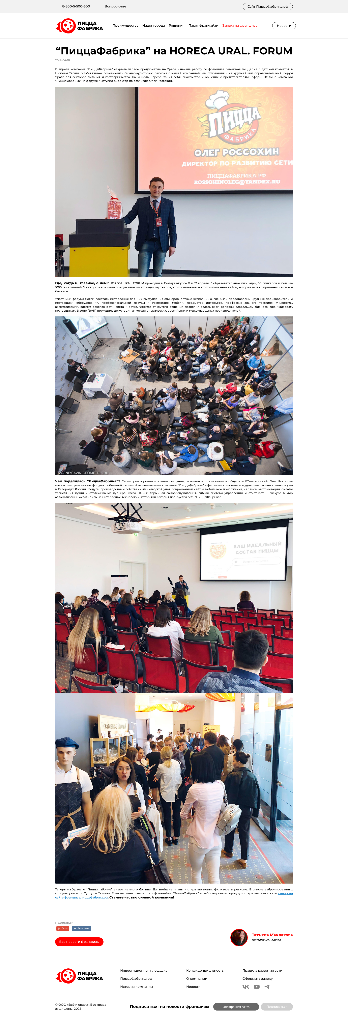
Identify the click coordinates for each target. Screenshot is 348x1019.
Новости (284, 26)
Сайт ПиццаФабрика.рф (268, 6)
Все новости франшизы (79, 942)
